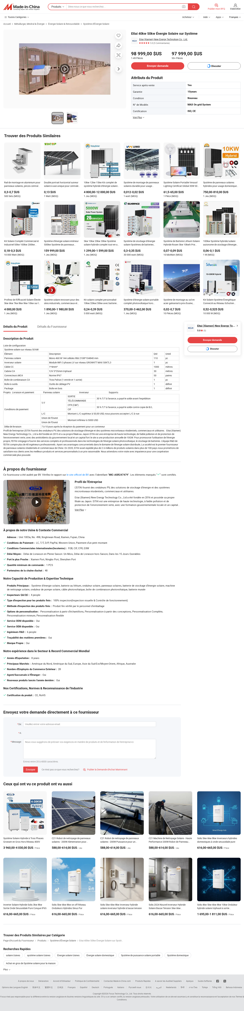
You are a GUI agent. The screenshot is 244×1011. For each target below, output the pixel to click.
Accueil (7, 23)
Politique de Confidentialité (87, 981)
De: (20, 724)
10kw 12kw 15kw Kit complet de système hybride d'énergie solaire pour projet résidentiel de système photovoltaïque (101, 184)
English (24, 987)
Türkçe (205, 987)
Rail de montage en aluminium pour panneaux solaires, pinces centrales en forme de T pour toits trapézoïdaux (22, 184)
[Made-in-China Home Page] (21, 6)
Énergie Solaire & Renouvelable (64, 23)
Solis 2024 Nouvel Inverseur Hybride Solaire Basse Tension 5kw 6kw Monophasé (167, 908)
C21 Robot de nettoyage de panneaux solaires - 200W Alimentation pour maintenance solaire (71, 842)
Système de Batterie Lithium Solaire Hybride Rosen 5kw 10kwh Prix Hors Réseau (181, 243)
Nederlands (171, 987)
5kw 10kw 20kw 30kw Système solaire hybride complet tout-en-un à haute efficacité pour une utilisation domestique (101, 243)
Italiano (120, 987)
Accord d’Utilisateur (62, 981)
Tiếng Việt (216, 987)
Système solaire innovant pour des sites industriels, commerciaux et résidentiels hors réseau (61, 301)
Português (108, 987)
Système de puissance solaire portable (140, 955)
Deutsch (95, 987)
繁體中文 (49, 987)
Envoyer (30, 769)
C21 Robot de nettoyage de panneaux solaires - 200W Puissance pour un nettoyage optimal (119, 842)
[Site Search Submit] (194, 6)
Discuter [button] (216, 66)
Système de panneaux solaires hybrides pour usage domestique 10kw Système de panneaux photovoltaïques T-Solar (220, 184)
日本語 (60, 987)
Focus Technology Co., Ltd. (121, 993)
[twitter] (224, 981)
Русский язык (135, 987)
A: (21, 733)
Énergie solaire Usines (68, 955)
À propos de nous (26, 981)
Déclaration (43, 981)
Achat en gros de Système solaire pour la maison (31, 963)
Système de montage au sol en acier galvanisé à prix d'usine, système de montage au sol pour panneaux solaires (180, 301)
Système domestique (178, 955)
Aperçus (189, 981)
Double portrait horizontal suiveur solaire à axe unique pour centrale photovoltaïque (61, 184)
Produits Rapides (143, 981)
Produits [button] (56, 6)
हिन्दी (182, 987)
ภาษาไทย (193, 987)
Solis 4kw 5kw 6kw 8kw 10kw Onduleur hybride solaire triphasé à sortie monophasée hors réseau (217, 908)
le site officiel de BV (78, 474)
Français (72, 987)
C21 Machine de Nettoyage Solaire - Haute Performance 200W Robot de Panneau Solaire (170, 842)
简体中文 (36, 987)
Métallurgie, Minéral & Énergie (29, 23)
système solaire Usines (38, 955)
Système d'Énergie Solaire (96, 23)
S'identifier (235, 8)
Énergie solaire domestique (100, 955)
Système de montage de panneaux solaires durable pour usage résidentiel (141, 184)
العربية (159, 987)
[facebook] (217, 981)
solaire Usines (13, 955)
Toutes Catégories (17, 17)
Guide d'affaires (205, 981)
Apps (218, 17)
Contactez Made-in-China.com (117, 981)
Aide (205, 17)
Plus (5, 969)
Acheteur (187, 17)
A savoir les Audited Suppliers (168, 981)
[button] (183, 6)
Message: (17, 741)
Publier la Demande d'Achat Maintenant (105, 769)
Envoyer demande (157, 65)
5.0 (201, 330)
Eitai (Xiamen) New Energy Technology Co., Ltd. (163, 39)
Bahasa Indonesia (234, 987)
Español (83, 987)
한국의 (149, 987)
